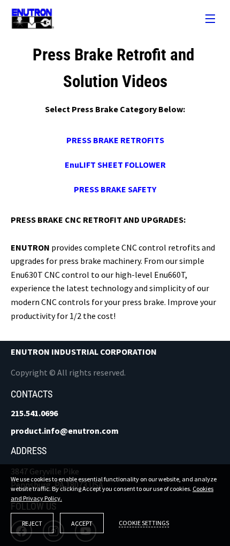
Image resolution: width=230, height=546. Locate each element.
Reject (32, 523)
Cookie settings (144, 523)
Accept (82, 523)
